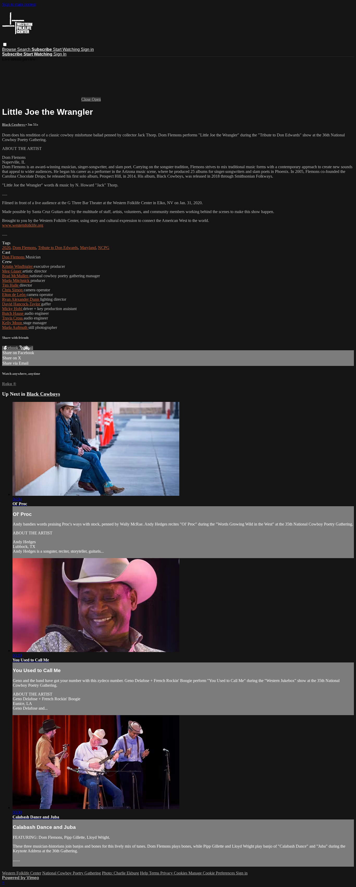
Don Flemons (14, 257)
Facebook (10, 348)
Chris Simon (13, 290)
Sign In (59, 54)
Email (28, 348)
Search (24, 49)
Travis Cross (13, 318)
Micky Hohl (12, 308)
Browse (9, 49)
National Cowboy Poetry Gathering (71, 873)
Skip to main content (19, 4)
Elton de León (14, 294)
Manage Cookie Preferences (212, 873)
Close (86, 99)
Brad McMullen (15, 276)
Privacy (167, 873)
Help (144, 873)
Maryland (88, 247)
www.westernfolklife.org (22, 225)
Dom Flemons (24, 247)
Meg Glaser (12, 271)
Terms (154, 873)
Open (96, 99)
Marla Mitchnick (16, 280)
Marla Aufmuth (15, 327)
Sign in (87, 49)
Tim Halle (11, 285)
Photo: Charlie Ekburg (120, 873)
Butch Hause (13, 313)
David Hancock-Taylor (21, 304)
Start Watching (67, 49)
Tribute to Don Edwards (58, 247)
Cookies (181, 873)
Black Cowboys (14, 124)
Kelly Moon (12, 323)
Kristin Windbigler (18, 266)
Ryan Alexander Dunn (21, 299)
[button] (5, 44)
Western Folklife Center (21, 873)
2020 (6, 247)
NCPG (103, 247)
